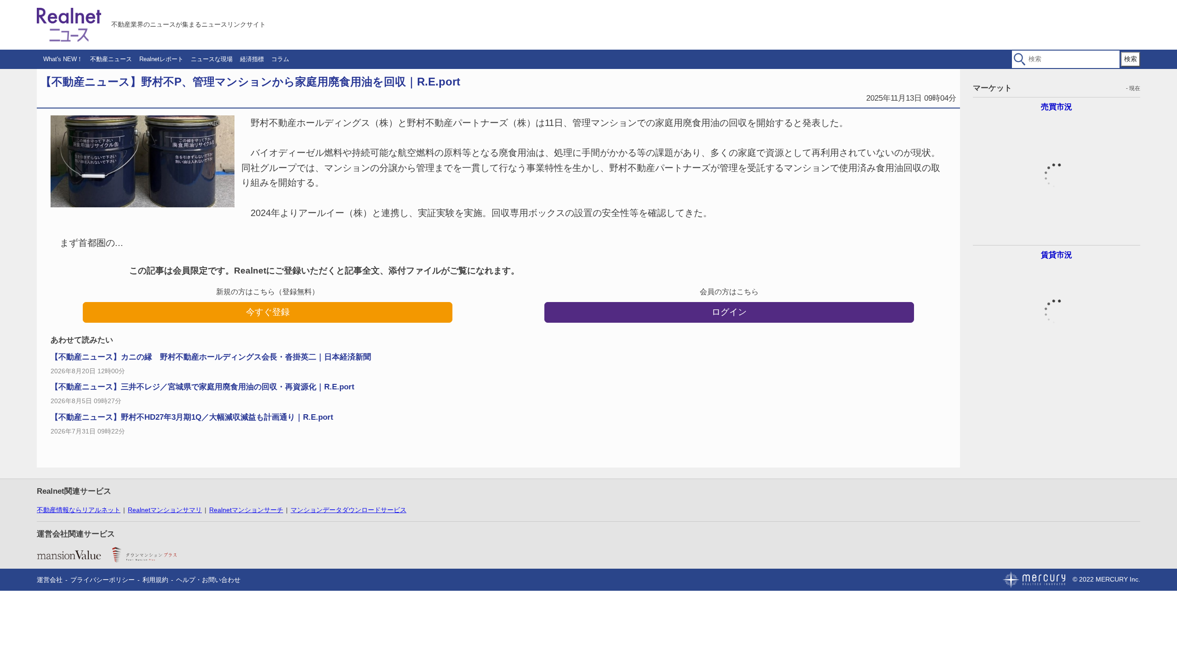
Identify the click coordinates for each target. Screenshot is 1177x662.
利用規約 (155, 579)
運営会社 (50, 579)
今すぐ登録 (268, 312)
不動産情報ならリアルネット (78, 510)
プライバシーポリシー (102, 579)
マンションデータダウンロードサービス (348, 510)
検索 (1130, 59)
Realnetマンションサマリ (165, 510)
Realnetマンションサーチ (246, 510)
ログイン (729, 312)
